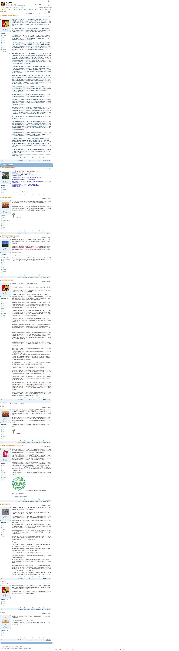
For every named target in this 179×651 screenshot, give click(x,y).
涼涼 (3, 39)
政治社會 (6, 7)
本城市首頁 (5, 9)
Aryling (4, 42)
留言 (3, 30)
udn (1, 7)
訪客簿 (42, 9)
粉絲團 (57, 649)
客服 (30, 648)
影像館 (26, 9)
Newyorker (5, 51)
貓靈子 (15, 4)
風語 (3, 37)
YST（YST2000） (12, 237)
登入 (115, 649)
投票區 (21, 9)
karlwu (5, 624)
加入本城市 (8, 5)
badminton (5, 49)
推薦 (49, 16)
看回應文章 (30, 13)
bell (3, 532)
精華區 (16, 9)
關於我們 (8, 648)
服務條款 (16, 648)
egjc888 (4, 189)
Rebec (4, 187)
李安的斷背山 (22, 403)
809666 (4, 271)
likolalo (5, 248)
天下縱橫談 (9, 3)
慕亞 (3, 47)
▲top (52, 645)
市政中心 (49, 9)
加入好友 (6, 30)
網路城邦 (51, 1)
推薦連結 (32, 9)
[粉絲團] (55, 649)
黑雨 (3, 632)
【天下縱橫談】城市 (16, 7)
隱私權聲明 (26, 648)
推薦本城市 (12, 5)
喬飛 (3, 426)
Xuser (4, 223)
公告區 (37, 9)
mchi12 (4, 40)
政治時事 (10, 7)
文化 (5, 11)
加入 (118, 649)
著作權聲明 (21, 648)
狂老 (3, 470)
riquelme (4, 524)
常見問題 (12, 648)
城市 (4, 7)
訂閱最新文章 (22, 5)
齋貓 (3, 225)
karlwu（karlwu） (12, 583)
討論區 (11, 9)
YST (9, 4)
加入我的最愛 (17, 5)
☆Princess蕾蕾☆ (6, 257)
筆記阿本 (4, 35)
